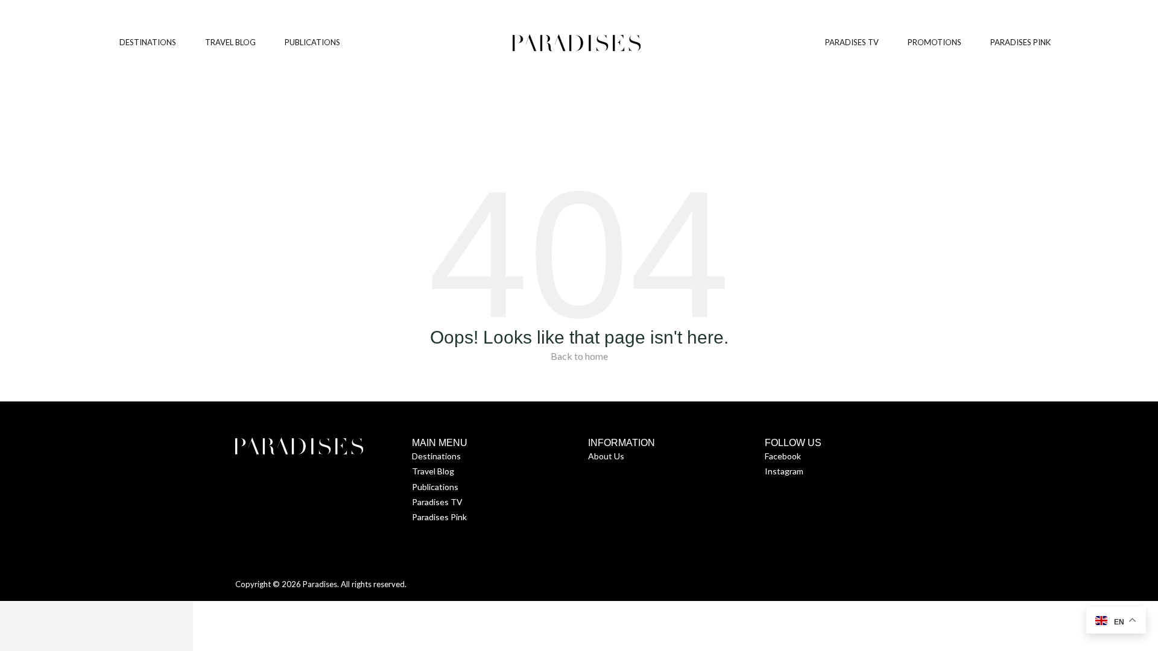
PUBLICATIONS (312, 42)
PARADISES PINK (1020, 42)
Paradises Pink (439, 517)
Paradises (320, 584)
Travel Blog (433, 471)
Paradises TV (437, 502)
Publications (435, 487)
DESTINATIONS (147, 42)
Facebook (783, 456)
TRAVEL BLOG (230, 42)
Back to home (579, 356)
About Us (606, 456)
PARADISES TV (852, 42)
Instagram (784, 471)
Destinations (436, 456)
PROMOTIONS (934, 42)
